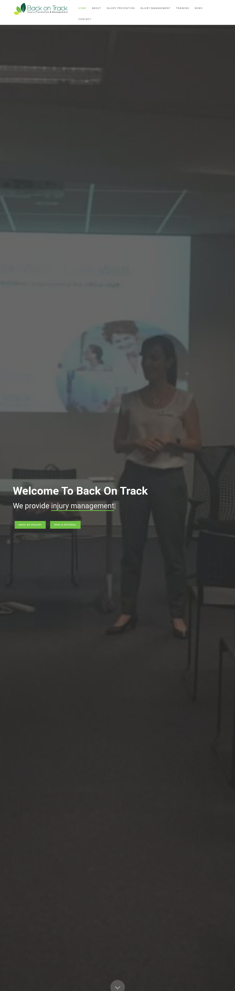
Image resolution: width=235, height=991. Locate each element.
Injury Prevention (121, 8)
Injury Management (155, 8)
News (199, 8)
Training (182, 8)
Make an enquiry (30, 524)
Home (82, 8)
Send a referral (65, 524)
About (96, 8)
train (58, 506)
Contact (84, 19)
